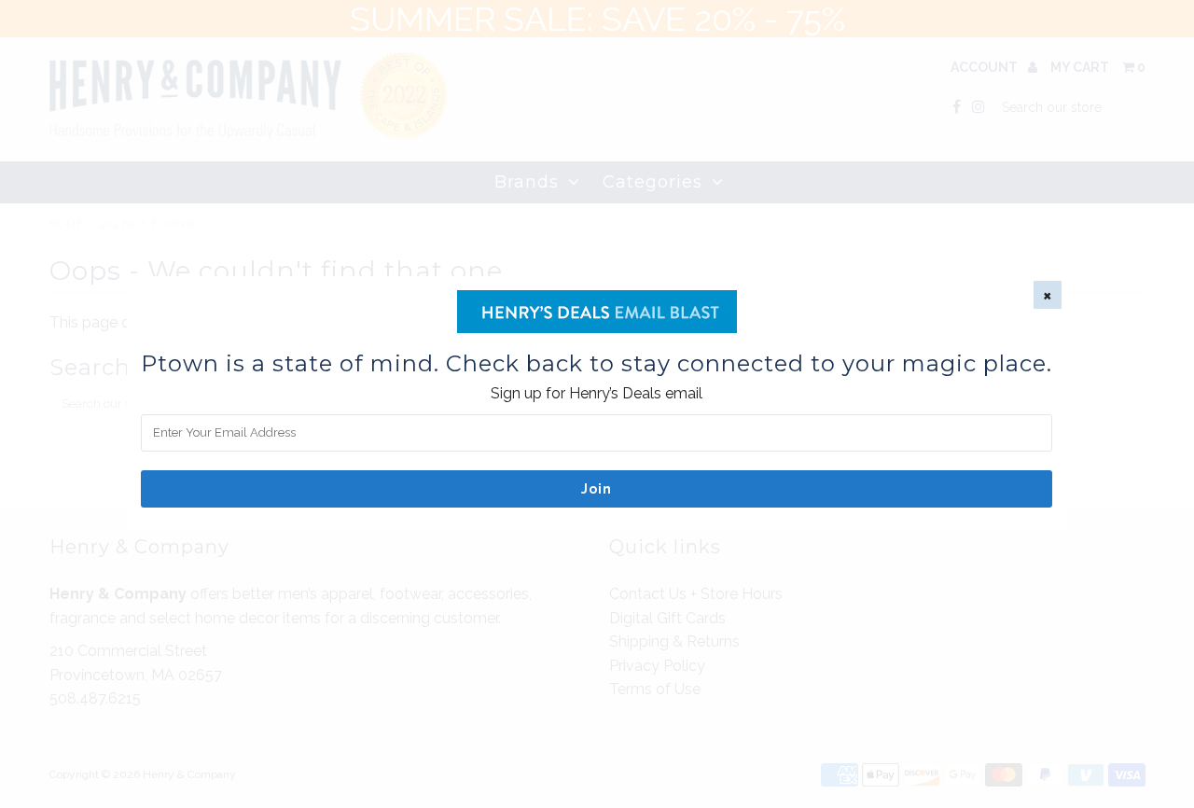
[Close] (1048, 295)
